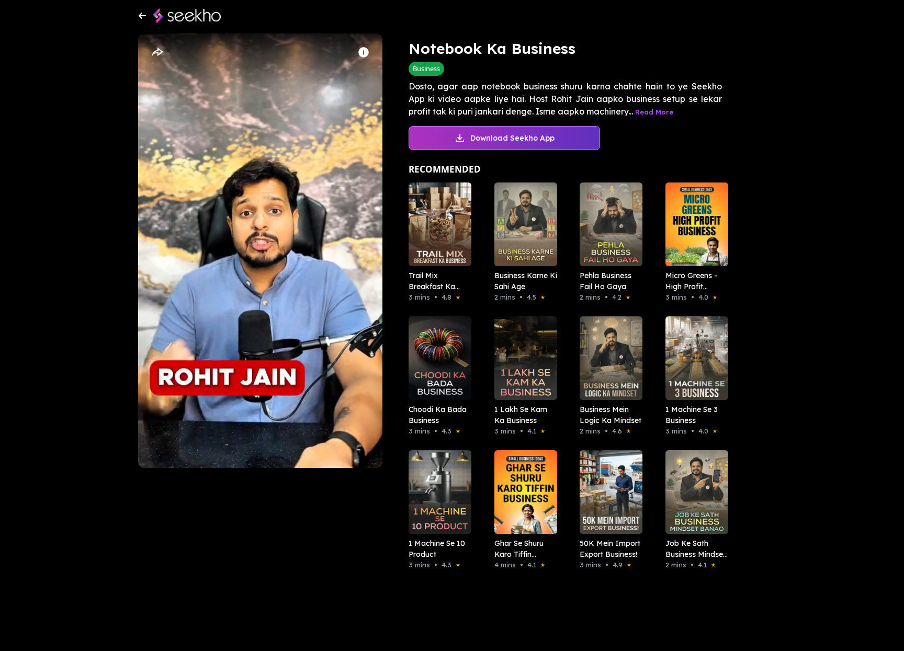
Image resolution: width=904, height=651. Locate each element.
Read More (654, 112)
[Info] (363, 52)
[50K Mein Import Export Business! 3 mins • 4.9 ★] (608, 492)
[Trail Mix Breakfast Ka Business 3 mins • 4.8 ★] (437, 224)
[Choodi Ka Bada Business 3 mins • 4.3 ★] (437, 358)
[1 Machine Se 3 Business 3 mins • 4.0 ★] (693, 358)
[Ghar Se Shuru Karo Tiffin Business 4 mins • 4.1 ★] (522, 492)
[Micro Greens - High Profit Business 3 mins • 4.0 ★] (693, 224)
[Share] (156, 52)
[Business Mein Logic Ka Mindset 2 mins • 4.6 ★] (608, 358)
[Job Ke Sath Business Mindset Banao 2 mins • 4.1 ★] (693, 492)
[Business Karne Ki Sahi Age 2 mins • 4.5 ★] (522, 224)
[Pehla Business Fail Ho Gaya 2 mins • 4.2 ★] (608, 224)
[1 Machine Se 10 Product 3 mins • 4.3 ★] (437, 492)
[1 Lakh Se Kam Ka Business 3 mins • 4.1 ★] (522, 358)
